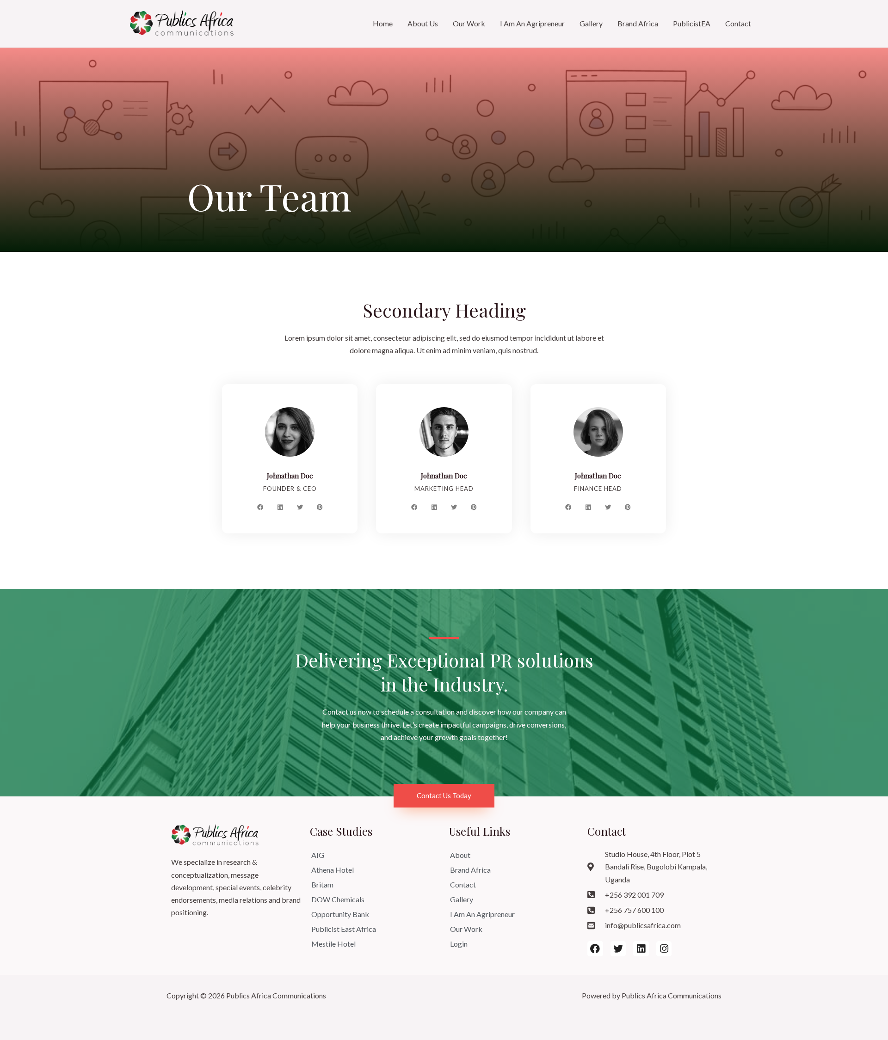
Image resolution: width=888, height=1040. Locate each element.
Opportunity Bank (340, 914)
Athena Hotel (332, 869)
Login (459, 943)
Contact (738, 23)
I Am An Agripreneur (532, 23)
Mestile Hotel (333, 943)
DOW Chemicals (337, 899)
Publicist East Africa (343, 928)
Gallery (591, 23)
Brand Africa (637, 23)
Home (383, 23)
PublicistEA (691, 23)
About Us (422, 23)
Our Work (469, 23)
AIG (317, 854)
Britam (322, 884)
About (460, 854)
